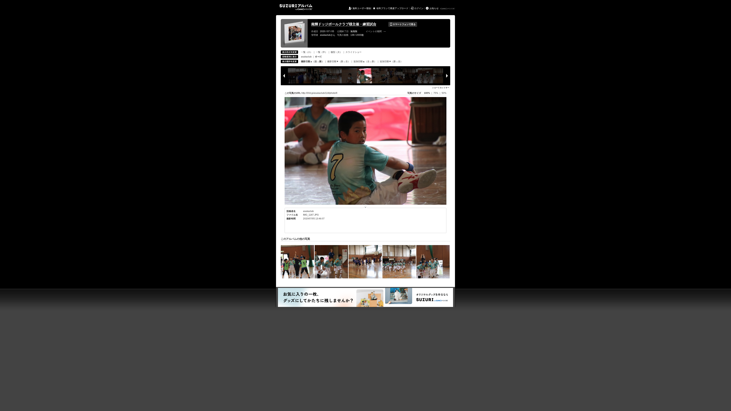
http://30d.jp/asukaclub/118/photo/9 (319, 93)
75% (436, 93)
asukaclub (306, 56)
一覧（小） (306, 52)
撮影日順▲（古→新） (312, 61)
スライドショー (354, 52)
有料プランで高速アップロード (392, 8)
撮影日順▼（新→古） (338, 61)
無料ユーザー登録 (362, 8)
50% (444, 93)
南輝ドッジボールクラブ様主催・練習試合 (343, 24)
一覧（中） (321, 52)
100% (427, 93)
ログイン (418, 8)
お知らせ (434, 8)
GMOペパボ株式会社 (448, 9)
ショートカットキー (440, 88)
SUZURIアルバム (296, 7)
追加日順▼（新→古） (391, 61)
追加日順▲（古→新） (365, 61)
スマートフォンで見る (403, 24)
